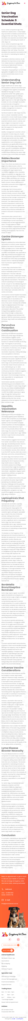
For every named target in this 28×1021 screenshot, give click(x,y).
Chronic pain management (9, 979)
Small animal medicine (8, 982)
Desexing (4, 966)
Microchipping (5, 963)
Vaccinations (5, 961)
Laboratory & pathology (8, 976)
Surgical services (6, 984)
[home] (10, 3)
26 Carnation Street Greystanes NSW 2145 (7, 1011)
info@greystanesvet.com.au (9, 903)
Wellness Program (6, 969)
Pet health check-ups (8, 958)
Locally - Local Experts (17, 1019)
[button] (25, 3)
